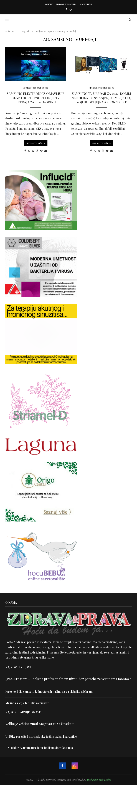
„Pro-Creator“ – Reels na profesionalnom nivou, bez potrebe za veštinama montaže (68, 679)
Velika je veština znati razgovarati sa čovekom (40, 724)
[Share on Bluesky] (41, 150)
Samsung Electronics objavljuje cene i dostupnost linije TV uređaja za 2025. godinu (35, 97)
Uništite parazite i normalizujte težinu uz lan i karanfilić (41, 736)
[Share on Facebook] (25, 150)
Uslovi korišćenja (66, 4)
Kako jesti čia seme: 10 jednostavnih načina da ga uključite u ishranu (49, 691)
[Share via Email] (45, 150)
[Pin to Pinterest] (33, 150)
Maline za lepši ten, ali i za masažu (27, 703)
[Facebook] (66, 9)
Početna (9, 31)
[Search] (130, 19)
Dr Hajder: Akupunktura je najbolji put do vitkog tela (39, 748)
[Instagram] (71, 9)
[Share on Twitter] (29, 150)
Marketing (86, 4)
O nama (49, 4)
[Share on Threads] (37, 150)
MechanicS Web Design (99, 779)
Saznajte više (35, 143)
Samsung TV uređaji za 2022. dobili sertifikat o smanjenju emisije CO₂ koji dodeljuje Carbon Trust (101, 97)
